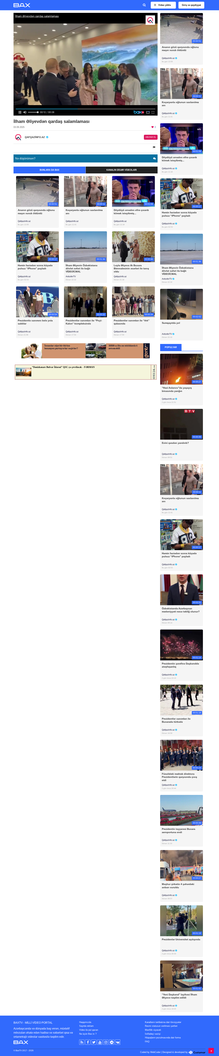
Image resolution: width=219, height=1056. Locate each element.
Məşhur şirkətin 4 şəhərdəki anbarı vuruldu (178, 886)
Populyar (171, 347)
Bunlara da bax (49, 170)
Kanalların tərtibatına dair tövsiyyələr (163, 1022)
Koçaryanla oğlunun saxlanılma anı (84, 212)
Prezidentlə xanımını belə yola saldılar (35, 322)
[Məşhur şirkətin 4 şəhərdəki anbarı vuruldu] (181, 865)
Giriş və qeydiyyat (191, 5)
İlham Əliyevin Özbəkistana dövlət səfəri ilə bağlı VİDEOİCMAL (81, 268)
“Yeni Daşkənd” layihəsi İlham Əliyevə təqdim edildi (179, 996)
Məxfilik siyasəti (153, 1030)
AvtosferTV (71, 276)
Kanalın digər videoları (121, 170)
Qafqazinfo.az (24, 221)
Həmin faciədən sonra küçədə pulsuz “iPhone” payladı (35, 267)
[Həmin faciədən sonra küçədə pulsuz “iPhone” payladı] (37, 246)
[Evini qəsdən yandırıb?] (181, 424)
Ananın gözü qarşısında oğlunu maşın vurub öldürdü (36, 212)
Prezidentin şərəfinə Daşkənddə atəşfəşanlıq (180, 665)
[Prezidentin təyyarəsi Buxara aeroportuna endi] (181, 810)
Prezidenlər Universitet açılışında (181, 939)
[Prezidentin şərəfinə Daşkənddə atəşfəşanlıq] (181, 644)
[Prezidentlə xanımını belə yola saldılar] (37, 301)
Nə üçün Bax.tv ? (87, 1034)
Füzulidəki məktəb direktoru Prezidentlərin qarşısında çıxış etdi (179, 776)
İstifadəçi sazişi (152, 1034)
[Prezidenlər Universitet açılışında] (181, 920)
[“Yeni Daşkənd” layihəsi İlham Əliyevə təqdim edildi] (181, 975)
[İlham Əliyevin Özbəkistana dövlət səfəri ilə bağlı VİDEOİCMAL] (85, 246)
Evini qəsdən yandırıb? (175, 443)
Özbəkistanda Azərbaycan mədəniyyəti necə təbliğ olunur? (181, 610)
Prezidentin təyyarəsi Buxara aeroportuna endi (178, 830)
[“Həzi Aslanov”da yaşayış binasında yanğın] (181, 369)
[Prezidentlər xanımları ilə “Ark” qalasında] (133, 301)
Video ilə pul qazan (88, 1030)
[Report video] (154, 147)
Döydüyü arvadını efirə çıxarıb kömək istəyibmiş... (131, 212)
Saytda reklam (86, 1026)
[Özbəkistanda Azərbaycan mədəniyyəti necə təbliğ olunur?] (181, 589)
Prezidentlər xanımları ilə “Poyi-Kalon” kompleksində (84, 322)
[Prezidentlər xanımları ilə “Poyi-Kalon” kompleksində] (85, 301)
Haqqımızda (85, 1022)
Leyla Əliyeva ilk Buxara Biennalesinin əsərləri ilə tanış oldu (131, 268)
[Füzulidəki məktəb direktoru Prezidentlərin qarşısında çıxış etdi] (181, 755)
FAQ (147, 1041)
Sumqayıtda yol (171, 323)
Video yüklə (164, 5)
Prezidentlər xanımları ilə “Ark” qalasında (131, 322)
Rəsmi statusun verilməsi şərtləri (161, 1026)
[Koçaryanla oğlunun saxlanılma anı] (85, 191)
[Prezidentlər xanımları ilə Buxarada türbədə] (181, 700)
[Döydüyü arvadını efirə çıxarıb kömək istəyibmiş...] (133, 191)
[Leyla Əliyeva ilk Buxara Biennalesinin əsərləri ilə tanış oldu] (133, 246)
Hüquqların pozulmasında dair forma (163, 1037)
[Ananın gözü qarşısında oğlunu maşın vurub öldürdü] (37, 191)
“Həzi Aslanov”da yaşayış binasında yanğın (177, 389)
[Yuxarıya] (211, 1050)
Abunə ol (150, 137)
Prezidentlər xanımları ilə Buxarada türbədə (176, 720)
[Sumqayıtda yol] (181, 304)
